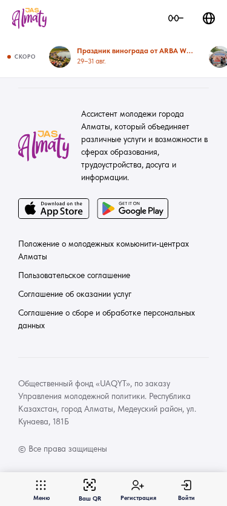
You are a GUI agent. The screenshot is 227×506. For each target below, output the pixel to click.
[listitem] (121, 56)
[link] (29, 18)
